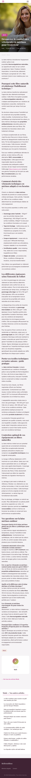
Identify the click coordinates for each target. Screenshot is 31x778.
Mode (4, 35)
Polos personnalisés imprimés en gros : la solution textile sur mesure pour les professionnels (15, 711)
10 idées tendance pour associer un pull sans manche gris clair (15, 699)
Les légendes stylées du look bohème (14, 749)
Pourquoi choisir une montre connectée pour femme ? (15, 717)
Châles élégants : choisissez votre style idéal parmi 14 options (15, 744)
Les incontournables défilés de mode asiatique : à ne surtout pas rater (14, 728)
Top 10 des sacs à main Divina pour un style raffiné (15, 723)
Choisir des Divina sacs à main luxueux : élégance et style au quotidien (15, 733)
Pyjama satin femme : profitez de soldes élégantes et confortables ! (15, 739)
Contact (15, 768)
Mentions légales (6, 768)
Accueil (3, 55)
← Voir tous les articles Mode (10, 679)
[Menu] (27, 1)
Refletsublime (7, 763)
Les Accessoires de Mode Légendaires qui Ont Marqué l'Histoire (14, 704)
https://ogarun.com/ (15, 169)
